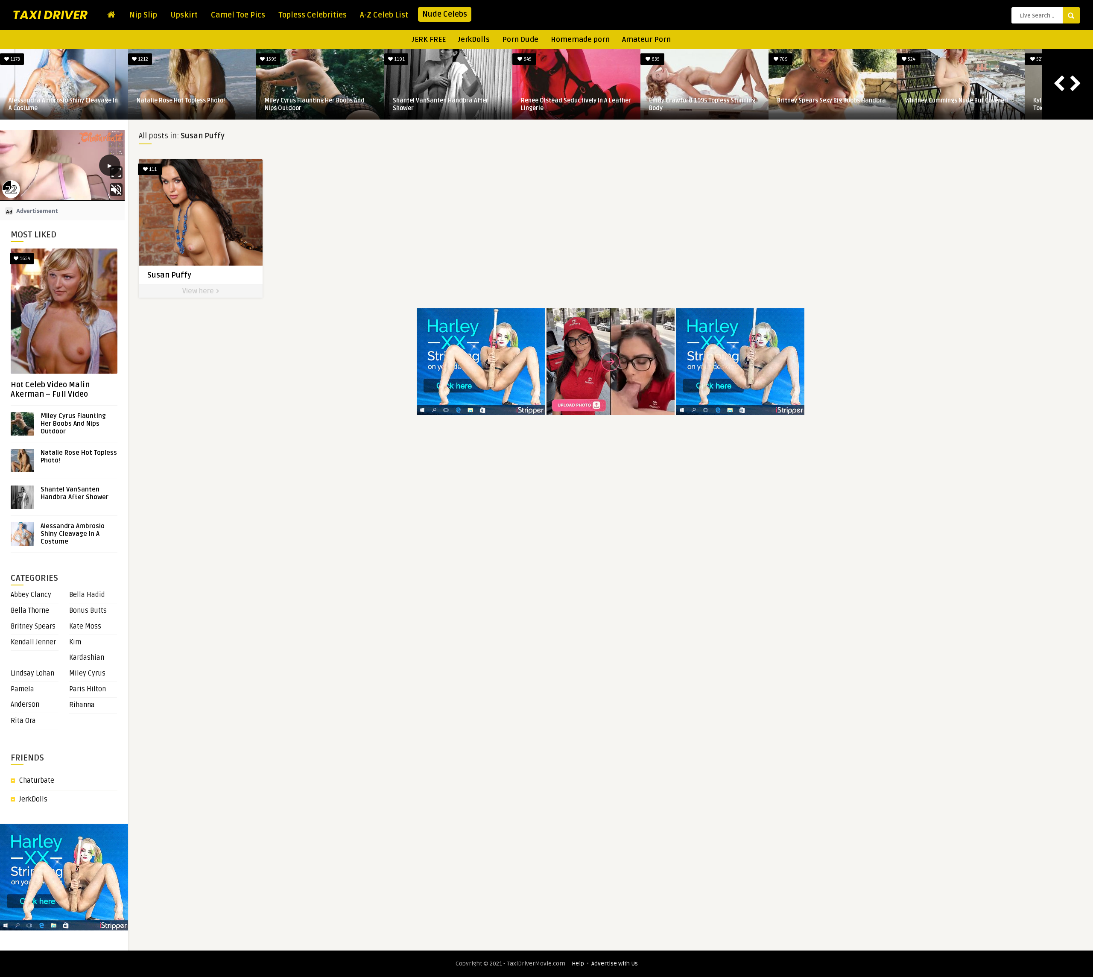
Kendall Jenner (33, 642)
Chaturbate (36, 780)
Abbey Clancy (31, 595)
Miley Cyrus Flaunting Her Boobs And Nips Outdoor (73, 423)
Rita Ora (23, 721)
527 (736, 59)
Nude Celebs (444, 14)
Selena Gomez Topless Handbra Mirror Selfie (912, 104)
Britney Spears (33, 626)
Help (578, 963)
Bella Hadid (87, 595)
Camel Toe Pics (238, 15)
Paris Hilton (87, 689)
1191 (96, 59)
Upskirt (184, 15)
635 (352, 59)
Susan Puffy (169, 275)
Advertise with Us (614, 963)
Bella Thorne (30, 610)
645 (223, 59)
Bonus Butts (88, 610)
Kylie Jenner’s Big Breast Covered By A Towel (782, 104)
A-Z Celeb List (384, 15)
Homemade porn (580, 39)
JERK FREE (429, 39)
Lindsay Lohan (32, 673)
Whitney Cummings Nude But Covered (653, 100)
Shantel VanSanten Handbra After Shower (138, 104)
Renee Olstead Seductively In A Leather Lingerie (273, 104)
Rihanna (82, 705)
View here (199, 291)
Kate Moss (85, 626)
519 (992, 59)
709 (480, 59)
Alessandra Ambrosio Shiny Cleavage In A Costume (73, 533)
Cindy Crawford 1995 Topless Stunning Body (399, 104)
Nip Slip (143, 15)
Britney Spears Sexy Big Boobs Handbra (528, 100)
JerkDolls (474, 39)
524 (608, 59)
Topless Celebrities (312, 15)
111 (152, 169)
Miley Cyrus (87, 673)
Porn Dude (520, 39)
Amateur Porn (646, 39)
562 (864, 59)
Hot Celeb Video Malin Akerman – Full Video (50, 389)
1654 (24, 258)
